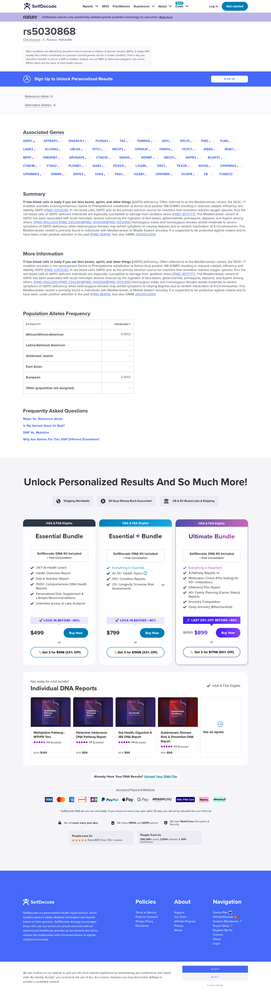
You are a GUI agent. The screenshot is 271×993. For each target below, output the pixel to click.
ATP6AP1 (50, 141)
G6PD (27, 141)
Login (216, 943)
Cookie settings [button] (215, 985)
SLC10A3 (51, 149)
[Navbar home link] (45, 6)
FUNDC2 (226, 174)
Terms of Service (146, 912)
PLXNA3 (101, 141)
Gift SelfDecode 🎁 (225, 917)
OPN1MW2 (228, 166)
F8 (206, 174)
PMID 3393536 (56, 210)
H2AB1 (139, 174)
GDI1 (165, 141)
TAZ (123, 141)
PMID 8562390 (45, 222)
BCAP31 (214, 157)
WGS (105, 6)
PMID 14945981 (95, 222)
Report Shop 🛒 (223, 926)
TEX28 (182, 166)
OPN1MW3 (31, 174)
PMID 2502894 (71, 222)
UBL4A (75, 149)
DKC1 (161, 166)
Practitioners (121, 6)
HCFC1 (187, 149)
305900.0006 (145, 234)
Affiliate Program (185, 921)
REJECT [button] (215, 977)
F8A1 (118, 174)
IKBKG (208, 149)
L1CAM (141, 166)
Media (178, 930)
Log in (213, 6)
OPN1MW (163, 174)
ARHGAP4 (76, 157)
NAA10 (124, 157)
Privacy (178, 926)
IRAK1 (229, 149)
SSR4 (99, 174)
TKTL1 (96, 149)
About (217, 939)
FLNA (224, 141)
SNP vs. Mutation (36, 432)
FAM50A (143, 141)
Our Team (180, 917)
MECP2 (117, 149)
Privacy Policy (144, 921)
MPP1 (27, 157)
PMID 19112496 (119, 222)
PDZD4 (118, 166)
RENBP (146, 157)
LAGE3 (28, 149)
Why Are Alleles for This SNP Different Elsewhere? (61, 439)
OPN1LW (141, 149)
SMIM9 (56, 174)
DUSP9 (186, 174)
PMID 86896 (100, 234)
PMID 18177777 (183, 214)
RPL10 (185, 141)
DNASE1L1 (76, 141)
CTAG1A (102, 157)
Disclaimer (142, 926)
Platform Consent (147, 917)
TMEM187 (50, 157)
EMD (204, 141)
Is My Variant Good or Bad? (44, 426)
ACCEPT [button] (215, 969)
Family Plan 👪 (222, 912)
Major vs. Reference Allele (43, 419)
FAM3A (164, 149)
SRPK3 (78, 174)
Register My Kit (222, 930)
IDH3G (203, 166)
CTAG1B (29, 166)
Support (179, 912)
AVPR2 (191, 157)
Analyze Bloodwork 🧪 (227, 921)
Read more (166, 17)
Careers (218, 935)
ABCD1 (169, 157)
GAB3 (97, 166)
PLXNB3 (74, 166)
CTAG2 (51, 166)
